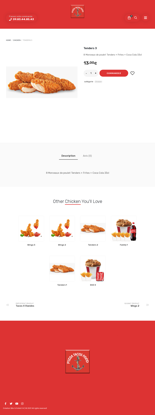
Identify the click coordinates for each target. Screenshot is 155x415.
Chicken (17, 40)
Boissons (117, 335)
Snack (75, 335)
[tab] (68, 155)
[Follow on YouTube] (16, 403)
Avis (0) (87, 155)
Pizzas (20, 335)
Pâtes (64, 335)
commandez (114, 73)
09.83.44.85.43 (23, 19)
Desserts (132, 335)
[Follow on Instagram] (22, 403)
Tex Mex (102, 335)
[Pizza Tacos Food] (77, 11)
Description (68, 155)
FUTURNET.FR (19, 408)
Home (8, 40)
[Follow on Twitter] (11, 403)
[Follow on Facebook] (5, 403)
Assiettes (49, 335)
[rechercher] (135, 18)
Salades (33, 335)
